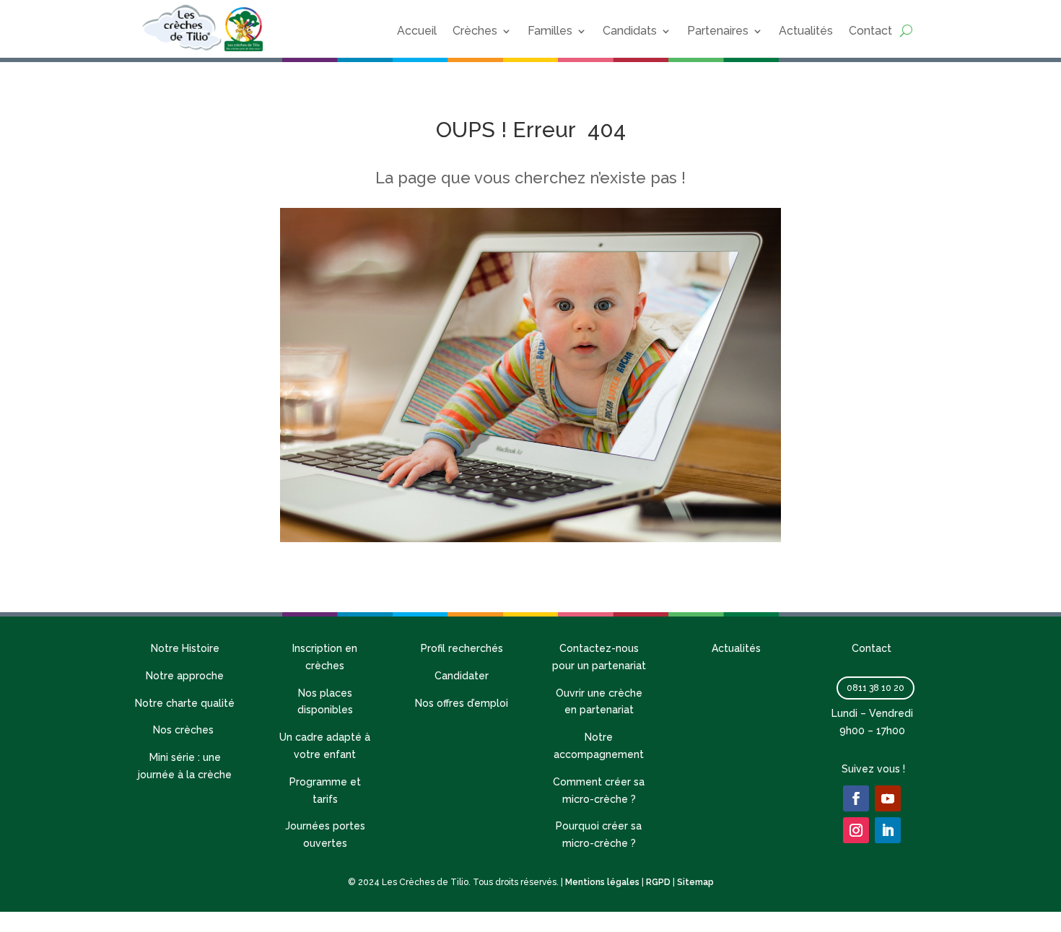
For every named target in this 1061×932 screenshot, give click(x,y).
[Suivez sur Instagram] (856, 830)
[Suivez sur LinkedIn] (888, 830)
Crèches (475, 31)
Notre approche (185, 675)
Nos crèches (185, 730)
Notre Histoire (185, 648)
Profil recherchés (462, 648)
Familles (550, 31)
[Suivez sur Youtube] (888, 798)
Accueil (417, 31)
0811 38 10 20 (875, 688)
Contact (870, 31)
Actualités (806, 31)
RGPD (658, 882)
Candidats (630, 31)
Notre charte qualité (185, 703)
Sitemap (695, 882)
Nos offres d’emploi (461, 703)
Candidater (462, 675)
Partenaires (717, 31)
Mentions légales (602, 882)
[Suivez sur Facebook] (856, 798)
